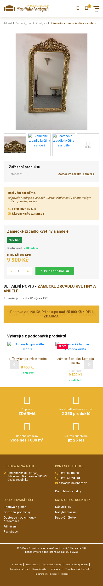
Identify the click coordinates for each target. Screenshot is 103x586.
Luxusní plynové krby (19, 569)
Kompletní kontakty (68, 491)
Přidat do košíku (56, 271)
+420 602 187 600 (24, 209)
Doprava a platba (15, 507)
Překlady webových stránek (77, 569)
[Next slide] (88, 364)
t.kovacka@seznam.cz (28, 213)
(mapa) (33, 473)
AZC (75, 551)
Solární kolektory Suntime (77, 564)
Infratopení (55, 569)
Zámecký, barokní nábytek (31, 23)
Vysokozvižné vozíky (51, 564)
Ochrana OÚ (78, 548)
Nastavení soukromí (53, 548)
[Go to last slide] (14, 364)
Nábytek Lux (63, 507)
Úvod (9, 23)
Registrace (10, 531)
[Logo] (26, 8)
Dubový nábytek (65, 517)
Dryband (65, 574)
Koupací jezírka (39, 569)
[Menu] (96, 8)
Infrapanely (17, 564)
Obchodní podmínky (17, 512)
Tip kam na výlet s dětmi (45, 574)
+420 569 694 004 (69, 478)
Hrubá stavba (32, 564)
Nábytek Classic (65, 512)
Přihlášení (10, 526)
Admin (33, 548)
